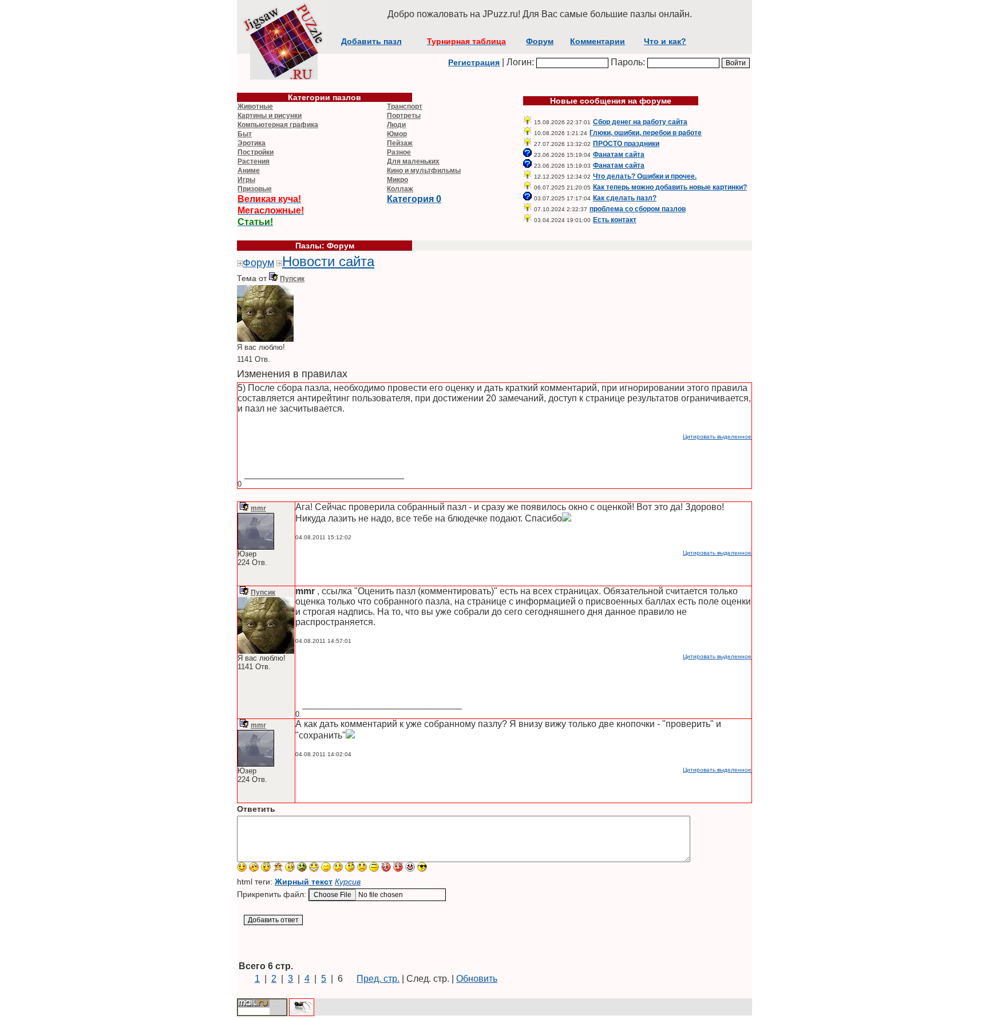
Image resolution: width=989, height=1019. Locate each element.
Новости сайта (328, 261)
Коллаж (400, 189)
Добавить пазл (371, 41)
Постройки (256, 152)
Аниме (249, 171)
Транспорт (404, 106)
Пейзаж (400, 143)
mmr (258, 508)
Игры (246, 180)
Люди (396, 125)
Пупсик (292, 279)
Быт (245, 134)
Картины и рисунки (270, 116)
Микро (397, 180)
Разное (399, 152)
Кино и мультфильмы (424, 171)
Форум (539, 41)
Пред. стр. (378, 979)
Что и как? (665, 41)
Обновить (476, 979)
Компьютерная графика (278, 125)
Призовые (255, 189)
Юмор (397, 134)
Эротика (252, 143)
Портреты (404, 116)
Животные (255, 106)
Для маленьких (413, 161)
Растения (254, 161)
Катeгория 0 (414, 199)
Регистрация (474, 62)
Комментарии (597, 41)
